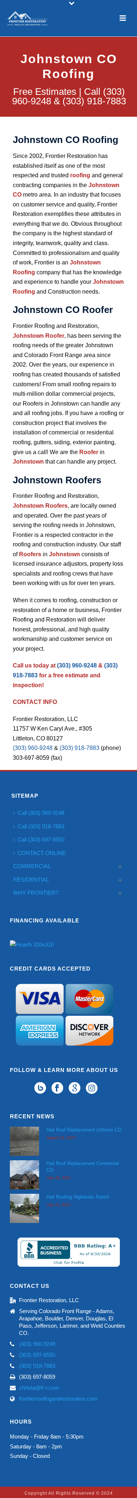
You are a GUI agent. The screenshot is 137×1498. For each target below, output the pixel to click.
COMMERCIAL (32, 866)
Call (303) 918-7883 (41, 826)
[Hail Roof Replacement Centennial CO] (24, 1174)
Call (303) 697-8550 (41, 839)
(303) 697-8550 (37, 1355)
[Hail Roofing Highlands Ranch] (24, 1208)
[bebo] (40, 1088)
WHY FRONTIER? (35, 893)
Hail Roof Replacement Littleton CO (84, 1130)
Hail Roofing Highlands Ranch (77, 1197)
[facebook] (57, 1088)
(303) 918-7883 (79, 748)
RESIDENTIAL (31, 879)
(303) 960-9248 (77, 665)
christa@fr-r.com (39, 1388)
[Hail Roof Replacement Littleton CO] (24, 1141)
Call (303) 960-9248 (41, 813)
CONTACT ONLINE (42, 853)
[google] (74, 1088)
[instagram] (92, 1088)
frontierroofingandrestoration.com (58, 1399)
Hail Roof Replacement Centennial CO (82, 1167)
